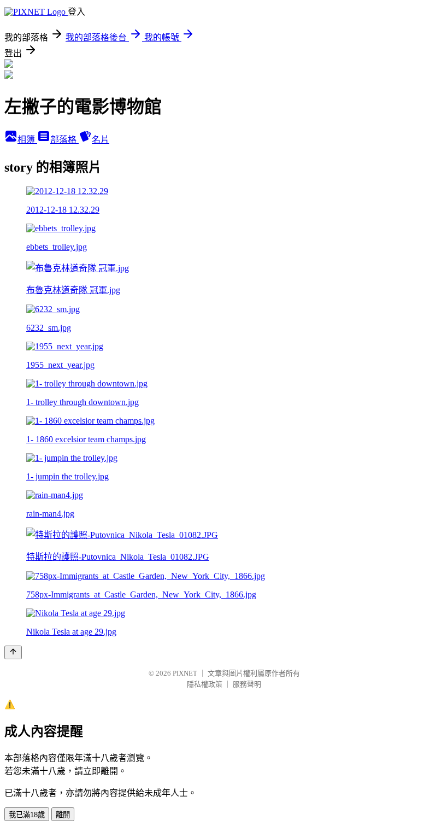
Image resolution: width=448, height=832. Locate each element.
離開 (63, 815)
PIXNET (185, 673)
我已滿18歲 (27, 815)
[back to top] (13, 652)
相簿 (27, 139)
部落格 (64, 139)
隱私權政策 (204, 684)
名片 (100, 139)
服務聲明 (247, 684)
